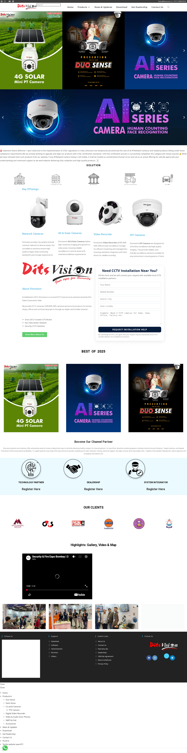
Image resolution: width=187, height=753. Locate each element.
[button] (2, 50)
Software (54, 645)
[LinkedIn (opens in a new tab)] (7, 1)
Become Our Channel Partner (93, 442)
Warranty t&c (103, 649)
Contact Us (102, 645)
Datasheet (55, 641)
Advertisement (56, 649)
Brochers (54, 652)
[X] (166, 655)
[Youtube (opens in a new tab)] (9, 1)
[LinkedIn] (160, 657)
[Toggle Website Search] (168, 7)
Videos (53, 656)
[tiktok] (178, 657)
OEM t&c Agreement (105, 656)
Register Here (31, 489)
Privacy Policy (103, 664)
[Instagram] (154, 657)
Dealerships (102, 652)
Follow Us (8, 636)
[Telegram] (172, 657)
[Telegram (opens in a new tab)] (13, 1)
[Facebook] (149, 657)
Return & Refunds (104, 660)
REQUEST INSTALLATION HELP (129, 329)
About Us (101, 641)
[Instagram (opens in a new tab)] (4, 1)
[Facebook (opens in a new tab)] (1, 1)
